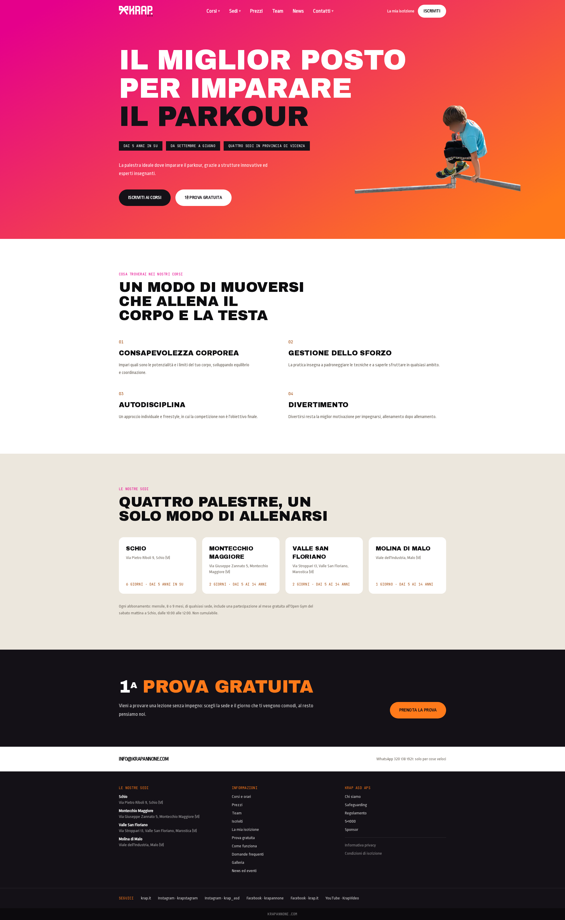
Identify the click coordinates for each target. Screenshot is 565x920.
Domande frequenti (248, 854)
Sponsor (351, 829)
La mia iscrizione (400, 11)
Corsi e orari (241, 796)
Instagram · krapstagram (178, 898)
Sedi (235, 11)
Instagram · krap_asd (222, 898)
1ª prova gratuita (203, 197)
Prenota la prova (418, 710)
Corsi (213, 11)
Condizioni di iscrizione (363, 853)
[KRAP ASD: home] (135, 11)
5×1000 (350, 821)
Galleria (238, 862)
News (298, 11)
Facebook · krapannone (265, 898)
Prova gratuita (243, 838)
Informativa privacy (360, 845)
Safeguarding (356, 805)
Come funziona (244, 846)
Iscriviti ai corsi (144, 197)
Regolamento (356, 813)
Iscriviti (432, 11)
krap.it (146, 898)
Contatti (323, 11)
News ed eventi (244, 871)
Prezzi (256, 11)
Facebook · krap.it (304, 898)
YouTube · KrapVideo (342, 898)
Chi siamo (353, 796)
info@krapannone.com (143, 759)
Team (277, 11)
